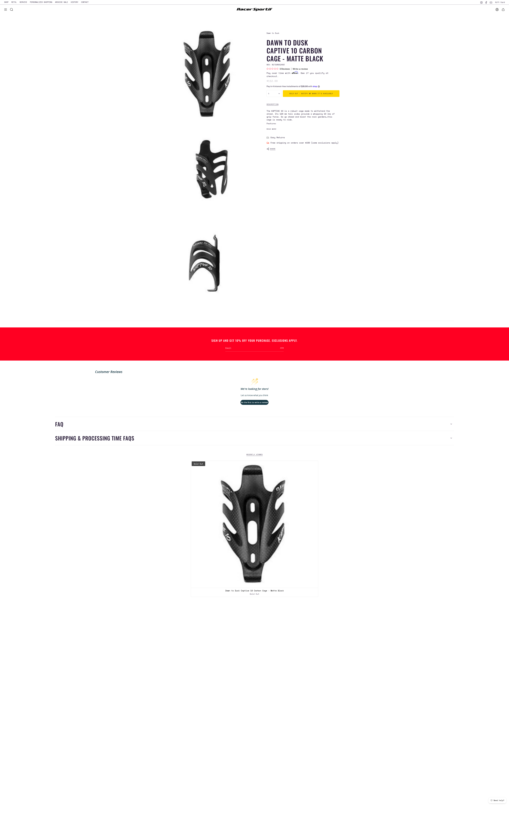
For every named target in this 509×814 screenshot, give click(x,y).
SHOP (6, 2)
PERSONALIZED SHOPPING (41, 2)
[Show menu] (5, 9)
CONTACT (85, 2)
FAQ (59, 424)
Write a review (300, 69)
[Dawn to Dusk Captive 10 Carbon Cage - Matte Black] (254, 524)
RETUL (14, 2)
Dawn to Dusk (273, 33)
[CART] (503, 9)
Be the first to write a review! (254, 402)
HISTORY (74, 2)
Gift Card (500, 2)
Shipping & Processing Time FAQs (94, 438)
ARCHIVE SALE (61, 2)
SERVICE (23, 2)
